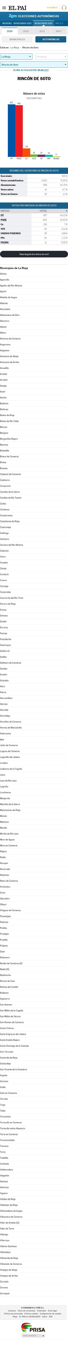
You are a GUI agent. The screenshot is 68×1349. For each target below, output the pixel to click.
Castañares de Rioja (10, 521)
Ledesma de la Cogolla (11, 769)
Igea (2, 739)
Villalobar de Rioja (9, 1205)
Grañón (3, 674)
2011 (42, 31)
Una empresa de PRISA (33, 1327)
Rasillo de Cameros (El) (11, 963)
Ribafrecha (5, 975)
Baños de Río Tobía (9, 421)
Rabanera (5, 957)
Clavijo (3, 568)
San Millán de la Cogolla (11, 1010)
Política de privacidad (13, 1314)
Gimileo (3, 668)
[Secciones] (4, 7)
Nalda (3, 857)
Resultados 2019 (43, 23)
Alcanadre (5, 309)
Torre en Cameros (9, 1134)
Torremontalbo (7, 1140)
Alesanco (4, 321)
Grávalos (4, 680)
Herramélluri (6, 698)
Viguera (4, 1193)
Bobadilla (4, 450)
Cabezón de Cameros (10, 474)
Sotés (3, 1087)
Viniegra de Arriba (9, 1275)
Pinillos (3, 928)
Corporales (5, 592)
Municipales (17, 39)
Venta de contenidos (26, 1311)
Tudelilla (4, 1158)
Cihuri (3, 556)
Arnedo (3, 374)
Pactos (59, 23)
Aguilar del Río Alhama (11, 285)
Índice (44, 1317)
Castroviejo (5, 527)
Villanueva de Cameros (11, 1217)
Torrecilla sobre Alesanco (12, 1128)
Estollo (3, 621)
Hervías (3, 704)
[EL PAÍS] (17, 7)
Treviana (4, 1146)
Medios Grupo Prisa (33, 1336)
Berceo (3, 427)
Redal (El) (4, 969)
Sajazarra (5, 998)
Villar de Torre (7, 1228)
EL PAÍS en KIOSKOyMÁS (29, 1317)
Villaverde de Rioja (9, 1258)
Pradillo (3, 940)
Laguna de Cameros (10, 751)
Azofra (3, 397)
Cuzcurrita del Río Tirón (11, 598)
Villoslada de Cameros (11, 1264)
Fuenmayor (5, 645)
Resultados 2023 (23, 23)
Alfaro (3, 332)
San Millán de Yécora (10, 1016)
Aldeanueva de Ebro (10, 315)
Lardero (4, 763)
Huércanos (5, 733)
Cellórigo (4, 533)
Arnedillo (4, 368)
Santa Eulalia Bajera (10, 1040)
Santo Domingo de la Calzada (14, 1046)
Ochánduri (5, 886)
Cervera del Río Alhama (11, 545)
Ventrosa (4, 1187)
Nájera (3, 851)
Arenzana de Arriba (9, 362)
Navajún (4, 863)
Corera (3, 580)
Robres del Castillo (9, 987)
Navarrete (5, 869)
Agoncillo (4, 279)
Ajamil (3, 291)
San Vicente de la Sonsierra (13, 1069)
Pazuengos (5, 916)
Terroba (4, 1099)
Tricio (3, 1152)
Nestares (4, 875)
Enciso (3, 609)
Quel (2, 951)
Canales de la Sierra (10, 492)
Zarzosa (4, 1287)
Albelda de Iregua (8, 297)
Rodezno (4, 993)
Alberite (4, 303)
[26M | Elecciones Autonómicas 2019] (34, 16)
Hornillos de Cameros (10, 721)
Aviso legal (52, 1311)
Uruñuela (4, 1163)
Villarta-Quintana (8, 1246)
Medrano (4, 822)
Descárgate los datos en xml (34, 254)
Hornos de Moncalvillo (11, 727)
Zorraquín (5, 1293)
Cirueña (4, 562)
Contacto (12, 1311)
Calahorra (5, 480)
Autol (2, 391)
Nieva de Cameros (9, 881)
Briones (3, 468)
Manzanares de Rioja (10, 810)
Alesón (3, 327)
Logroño (4, 786)
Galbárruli (5, 651)
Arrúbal (3, 380)
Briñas (3, 462)
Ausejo (3, 385)
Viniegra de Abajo (8, 1270)
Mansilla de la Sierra (10, 804)
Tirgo (2, 1105)
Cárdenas (4, 509)
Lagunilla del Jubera (10, 757)
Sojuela (3, 1075)
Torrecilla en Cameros (11, 1122)
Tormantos (5, 1116)
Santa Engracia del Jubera (13, 1034)
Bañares (4, 409)
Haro (2, 686)
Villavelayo (5, 1252)
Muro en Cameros (8, 845)
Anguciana (5, 344)
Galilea (3, 657)
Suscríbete (52, 8)
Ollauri (3, 904)
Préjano (4, 945)
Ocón (2, 892)
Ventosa (4, 1181)
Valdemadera (6, 1169)
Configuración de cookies (50, 1314)
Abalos (3, 274)
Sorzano (4, 1081)
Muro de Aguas (7, 839)
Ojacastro (5, 898)
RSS (50, 1317)
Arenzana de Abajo (9, 356)
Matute (3, 816)
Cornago (4, 586)
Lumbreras (5, 792)
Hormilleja (5, 716)
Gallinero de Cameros (10, 662)
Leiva (2, 774)
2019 (9, 31)
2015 (26, 31)
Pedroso (4, 922)
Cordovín (4, 574)
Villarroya (4, 1240)
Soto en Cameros (8, 1093)
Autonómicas (51, 39)
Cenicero (4, 539)
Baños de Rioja (7, 415)
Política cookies (31, 1314)
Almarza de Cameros (10, 338)
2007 (58, 31)
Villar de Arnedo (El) (9, 1222)
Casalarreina (6, 515)
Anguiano (4, 350)
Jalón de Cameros (9, 745)
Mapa (15, 1317)
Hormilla (4, 710)
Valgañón (4, 1175)
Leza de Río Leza (8, 780)
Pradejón (4, 934)
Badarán (4, 403)
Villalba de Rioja (8, 1199)
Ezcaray (4, 627)
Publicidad (41, 1311)
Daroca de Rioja (8, 604)
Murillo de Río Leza (9, 833)
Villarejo (4, 1234)
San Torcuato (6, 1051)
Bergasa (4, 433)
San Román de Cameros (12, 1022)
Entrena (4, 615)
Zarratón (4, 1281)
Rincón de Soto (7, 981)
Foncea (3, 633)
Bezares (4, 444)
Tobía (2, 1110)
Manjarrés (5, 798)
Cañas (3, 503)
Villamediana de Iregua (11, 1211)
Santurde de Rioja (8, 1057)
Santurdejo (5, 1063)
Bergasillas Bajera (9, 439)
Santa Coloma (7, 1028)
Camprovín (5, 486)
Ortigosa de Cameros (10, 910)
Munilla (3, 828)
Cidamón (4, 551)
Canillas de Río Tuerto (10, 497)
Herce (3, 692)
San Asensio (6, 1004)
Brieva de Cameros (9, 456)
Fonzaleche (5, 639)
